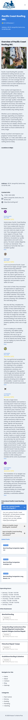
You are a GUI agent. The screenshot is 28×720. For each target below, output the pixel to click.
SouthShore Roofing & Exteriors (13, 657)
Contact (6, 681)
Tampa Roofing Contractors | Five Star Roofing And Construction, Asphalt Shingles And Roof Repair (14, 629)
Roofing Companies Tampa (11, 619)
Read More (7, 618)
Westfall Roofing (8, 614)
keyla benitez (7, 353)
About (6, 679)
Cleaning (7, 706)
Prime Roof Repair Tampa (11, 644)
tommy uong (7, 258)
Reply (5, 249)
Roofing (5, 545)
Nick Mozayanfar (7, 216)
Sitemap (6, 685)
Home (6, 676)
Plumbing (7, 703)
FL (4, 619)
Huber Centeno (7, 467)
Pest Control (8, 697)
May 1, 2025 (6, 217)
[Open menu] (25, 5)
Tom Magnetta (7, 393)
